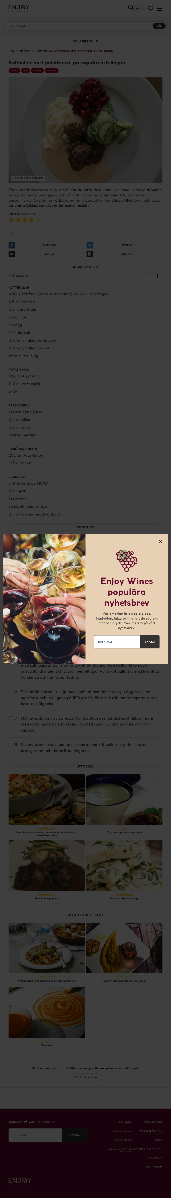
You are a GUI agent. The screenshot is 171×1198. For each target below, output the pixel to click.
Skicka (150, 641)
